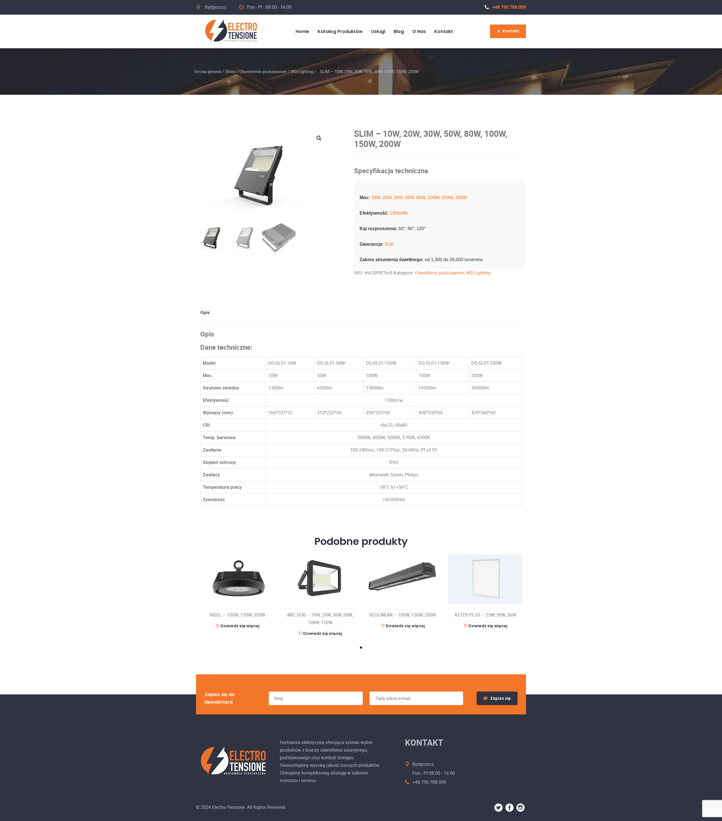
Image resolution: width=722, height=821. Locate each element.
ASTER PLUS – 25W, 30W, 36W (485, 615)
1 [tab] (361, 647)
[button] (319, 138)
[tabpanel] (237, 591)
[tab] (207, 312)
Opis (205, 312)
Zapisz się (500, 698)
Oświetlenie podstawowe (263, 71)
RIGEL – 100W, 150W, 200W (237, 615)
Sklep (230, 71)
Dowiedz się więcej (240, 626)
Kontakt (510, 31)
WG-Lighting (301, 71)
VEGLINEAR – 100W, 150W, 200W (402, 615)
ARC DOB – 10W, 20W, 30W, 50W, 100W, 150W (320, 619)
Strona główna (207, 71)
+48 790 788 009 (509, 7)
